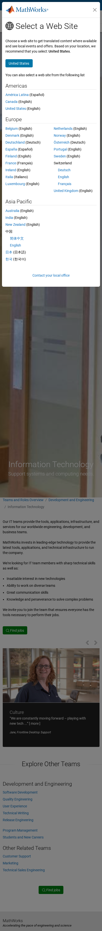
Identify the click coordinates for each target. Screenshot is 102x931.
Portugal (60, 149)
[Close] (94, 9)
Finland (11, 156)
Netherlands (63, 129)
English (63, 177)
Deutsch (64, 170)
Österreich (62, 142)
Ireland (10, 170)
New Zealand (15, 225)
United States (15, 109)
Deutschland (15, 142)
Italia (9, 177)
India (9, 218)
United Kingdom (66, 191)
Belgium (11, 129)
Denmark (12, 135)
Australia (12, 211)
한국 (8, 259)
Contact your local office (51, 275)
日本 (8, 252)
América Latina (17, 95)
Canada (11, 102)
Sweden (60, 156)
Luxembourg (15, 184)
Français (64, 184)
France (10, 163)
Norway (60, 135)
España (11, 149)
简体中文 (17, 238)
